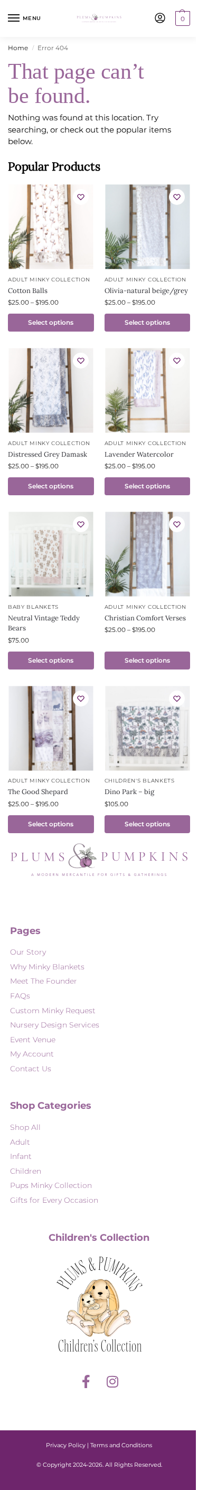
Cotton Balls (28, 290)
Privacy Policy (66, 1445)
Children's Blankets (140, 780)
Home (18, 48)
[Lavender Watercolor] (147, 390)
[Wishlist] (81, 197)
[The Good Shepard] (50, 728)
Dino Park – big (129, 791)
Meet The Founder (43, 981)
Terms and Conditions (121, 1445)
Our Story (28, 952)
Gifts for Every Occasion (54, 1200)
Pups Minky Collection (51, 1185)
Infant (21, 1156)
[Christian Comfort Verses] (147, 554)
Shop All (25, 1127)
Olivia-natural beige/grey (146, 290)
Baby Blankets (33, 606)
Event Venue (32, 1039)
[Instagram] (112, 1382)
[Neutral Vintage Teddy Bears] (50, 554)
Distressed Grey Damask (47, 454)
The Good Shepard (38, 791)
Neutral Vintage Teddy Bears (44, 623)
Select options (50, 322)
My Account (32, 1054)
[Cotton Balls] (50, 227)
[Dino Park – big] (147, 728)
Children (25, 1171)
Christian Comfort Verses (145, 618)
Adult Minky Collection (49, 279)
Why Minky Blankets (47, 967)
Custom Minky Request (53, 1010)
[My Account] (160, 19)
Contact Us (30, 1068)
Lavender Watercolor (139, 454)
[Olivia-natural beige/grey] (147, 227)
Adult (20, 1142)
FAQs (20, 996)
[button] (181, 18)
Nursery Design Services (54, 1025)
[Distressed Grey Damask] (50, 390)
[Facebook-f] (86, 1382)
